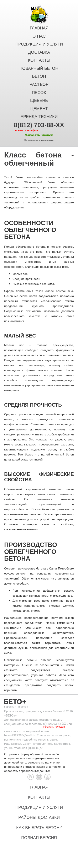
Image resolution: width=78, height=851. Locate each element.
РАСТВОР (39, 84)
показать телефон (26, 130)
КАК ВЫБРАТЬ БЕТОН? (39, 827)
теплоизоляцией (15, 504)
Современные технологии (23, 311)
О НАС (39, 36)
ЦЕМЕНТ (39, 108)
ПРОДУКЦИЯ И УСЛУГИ (39, 44)
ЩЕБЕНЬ (39, 100)
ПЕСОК (39, 92)
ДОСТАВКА (39, 52)
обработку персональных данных (27, 771)
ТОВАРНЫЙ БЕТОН (39, 68)
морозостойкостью (17, 509)
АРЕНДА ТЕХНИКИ (39, 116)
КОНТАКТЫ (39, 60)
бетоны (32, 660)
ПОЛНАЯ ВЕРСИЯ (39, 837)
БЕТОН (39, 76)
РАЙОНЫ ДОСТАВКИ (39, 817)
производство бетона (31, 568)
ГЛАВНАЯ (39, 28)
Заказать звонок (39, 135)
